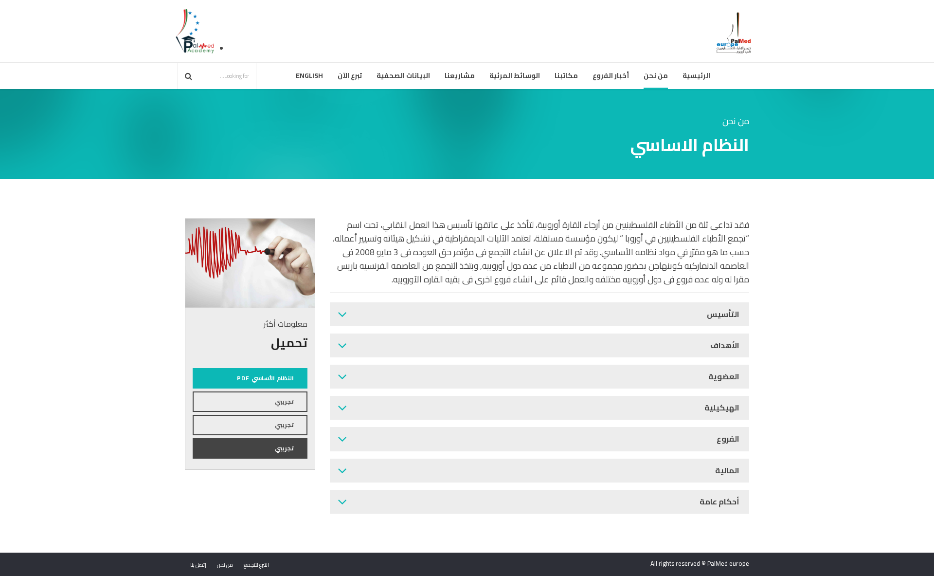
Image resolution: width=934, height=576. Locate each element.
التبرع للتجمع (256, 565)
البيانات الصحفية (403, 75)
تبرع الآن (350, 75)
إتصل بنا (198, 565)
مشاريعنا (460, 75)
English (309, 75)
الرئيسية (696, 75)
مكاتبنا (566, 75)
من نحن (656, 75)
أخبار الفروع (611, 75)
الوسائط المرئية (514, 75)
